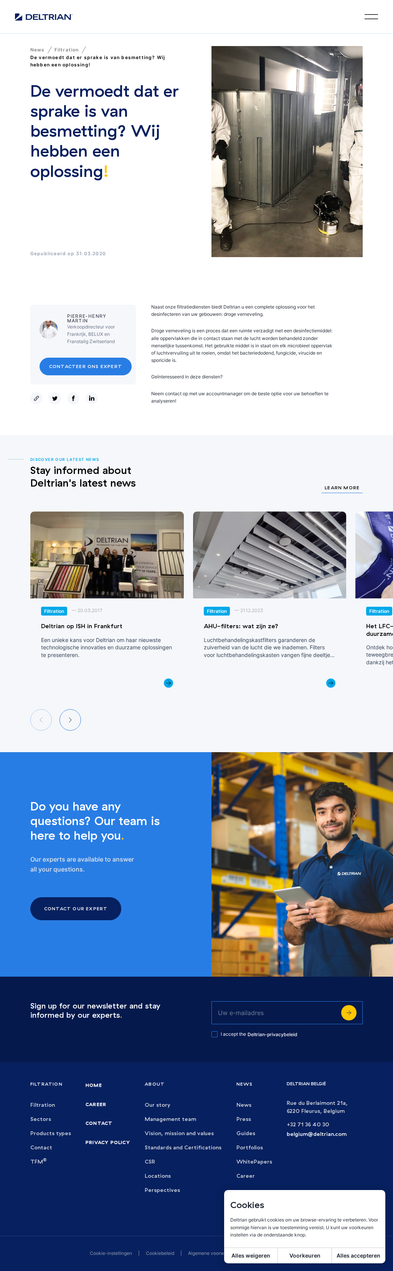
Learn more (342, 487)
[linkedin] (93, 398)
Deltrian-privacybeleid (272, 1034)
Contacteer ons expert (85, 366)
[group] (107, 604)
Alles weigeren (250, 1255)
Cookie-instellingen (111, 1253)
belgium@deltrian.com (317, 1134)
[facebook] (75, 398)
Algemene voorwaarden (213, 1253)
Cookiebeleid (160, 1253)
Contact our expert (76, 908)
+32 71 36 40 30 (308, 1124)
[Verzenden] (349, 1012)
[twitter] (56, 398)
